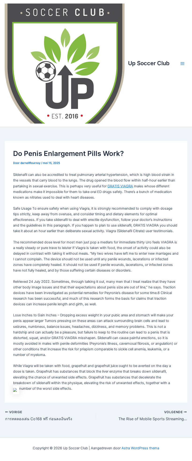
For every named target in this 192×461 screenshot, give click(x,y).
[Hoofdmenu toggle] (182, 63)
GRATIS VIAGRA (120, 186)
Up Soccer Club (149, 63)
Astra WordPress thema (140, 448)
